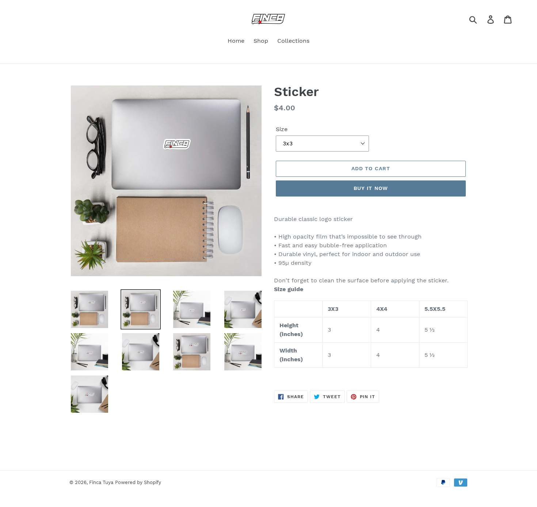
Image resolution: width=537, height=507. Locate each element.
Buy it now (371, 188)
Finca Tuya (101, 482)
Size (281, 129)
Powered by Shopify (138, 482)
